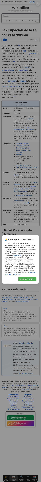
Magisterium (17, 256)
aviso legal (17, 274)
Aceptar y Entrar (27, 279)
